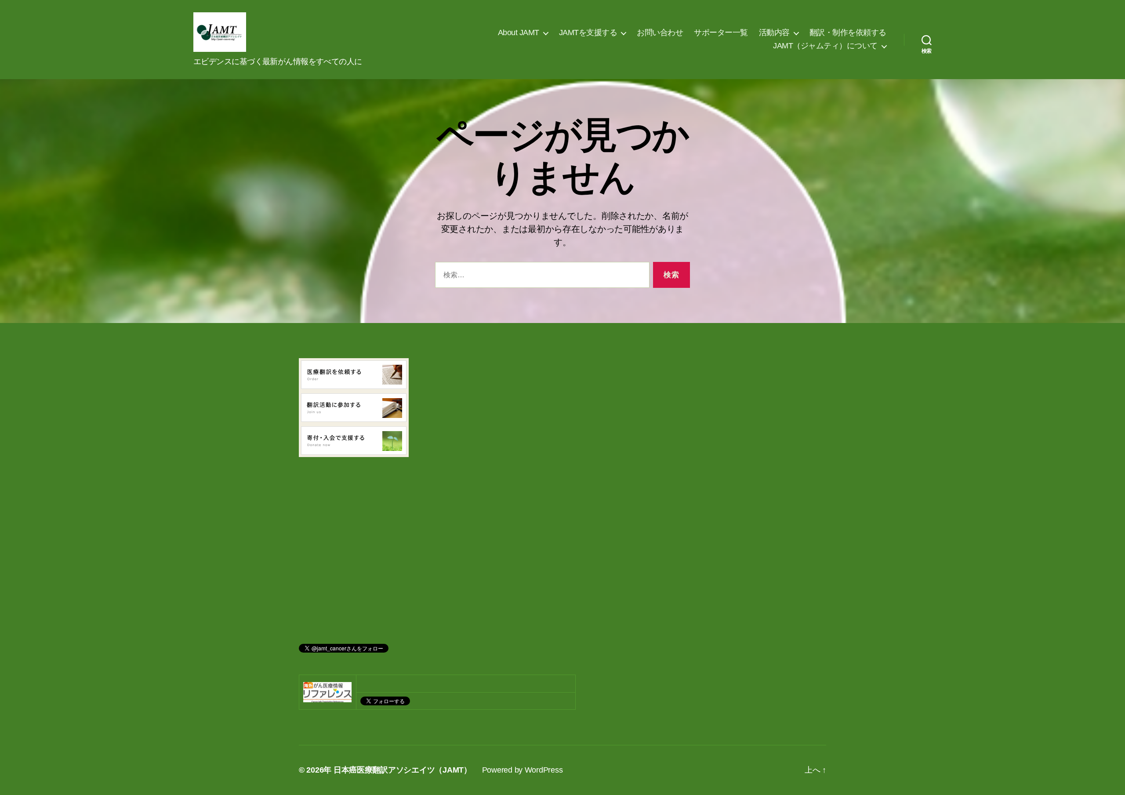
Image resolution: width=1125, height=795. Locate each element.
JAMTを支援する (588, 32)
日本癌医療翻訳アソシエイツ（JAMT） (403, 770)
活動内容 (774, 32)
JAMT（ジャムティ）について (825, 45)
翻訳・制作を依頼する (847, 32)
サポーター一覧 (721, 32)
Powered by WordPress (522, 770)
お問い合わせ (660, 32)
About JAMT (518, 32)
